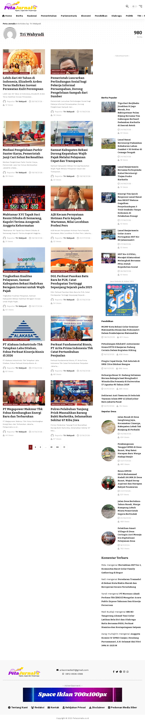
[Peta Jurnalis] (21, 6)
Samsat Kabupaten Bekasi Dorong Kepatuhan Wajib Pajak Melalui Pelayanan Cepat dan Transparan (69, 155)
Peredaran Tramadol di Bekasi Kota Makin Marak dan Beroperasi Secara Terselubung (121, 583)
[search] (127, 6)
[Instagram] (124, 672)
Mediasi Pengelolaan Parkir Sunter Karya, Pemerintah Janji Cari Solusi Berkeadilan (23, 153)
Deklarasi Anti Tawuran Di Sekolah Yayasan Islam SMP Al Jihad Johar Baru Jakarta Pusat (120, 398)
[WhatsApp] (127, 672)
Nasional (24, 73)
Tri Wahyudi (21, 101)
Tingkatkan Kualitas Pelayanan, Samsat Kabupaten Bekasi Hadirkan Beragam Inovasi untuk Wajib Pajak (24, 283)
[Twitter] (117, 672)
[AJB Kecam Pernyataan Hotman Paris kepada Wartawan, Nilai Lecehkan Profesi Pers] (72, 198)
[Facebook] (113, 672)
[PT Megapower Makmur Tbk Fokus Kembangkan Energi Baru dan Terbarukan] (24, 393)
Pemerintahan (58, 73)
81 (51, 447)
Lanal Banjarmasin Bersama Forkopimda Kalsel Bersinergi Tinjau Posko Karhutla (129, 173)
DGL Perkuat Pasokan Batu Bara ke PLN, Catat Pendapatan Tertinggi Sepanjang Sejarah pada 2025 (71, 281)
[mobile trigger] (139, 6)
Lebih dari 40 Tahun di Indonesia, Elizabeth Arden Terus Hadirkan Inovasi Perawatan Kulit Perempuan (23, 83)
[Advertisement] (121, 75)
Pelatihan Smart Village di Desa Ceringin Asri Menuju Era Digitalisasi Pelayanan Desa (130, 534)
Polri (81, 145)
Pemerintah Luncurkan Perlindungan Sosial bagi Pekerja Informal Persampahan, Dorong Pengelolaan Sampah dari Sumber (69, 87)
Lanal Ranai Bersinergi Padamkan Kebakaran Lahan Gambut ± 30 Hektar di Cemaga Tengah (130, 146)
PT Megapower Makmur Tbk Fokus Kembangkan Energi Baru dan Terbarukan (23, 412)
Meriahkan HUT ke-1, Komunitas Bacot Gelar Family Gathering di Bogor (121, 569)
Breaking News (11, 73)
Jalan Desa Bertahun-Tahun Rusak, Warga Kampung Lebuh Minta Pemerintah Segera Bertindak (129, 507)
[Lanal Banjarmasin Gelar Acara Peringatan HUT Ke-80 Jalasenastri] (108, 234)
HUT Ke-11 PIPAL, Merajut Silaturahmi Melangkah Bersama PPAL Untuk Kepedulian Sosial (129, 260)
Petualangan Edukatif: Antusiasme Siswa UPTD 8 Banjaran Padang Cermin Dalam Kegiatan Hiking (120, 347)
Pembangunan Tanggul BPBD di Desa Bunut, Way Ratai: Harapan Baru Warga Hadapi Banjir (129, 450)
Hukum (71, 210)
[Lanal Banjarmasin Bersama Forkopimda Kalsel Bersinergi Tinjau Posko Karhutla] (108, 170)
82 (57, 447)
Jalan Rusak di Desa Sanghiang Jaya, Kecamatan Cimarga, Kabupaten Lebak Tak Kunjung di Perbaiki (129, 423)
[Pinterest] (120, 672)
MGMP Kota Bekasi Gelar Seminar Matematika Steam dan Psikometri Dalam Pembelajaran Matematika (120, 330)
